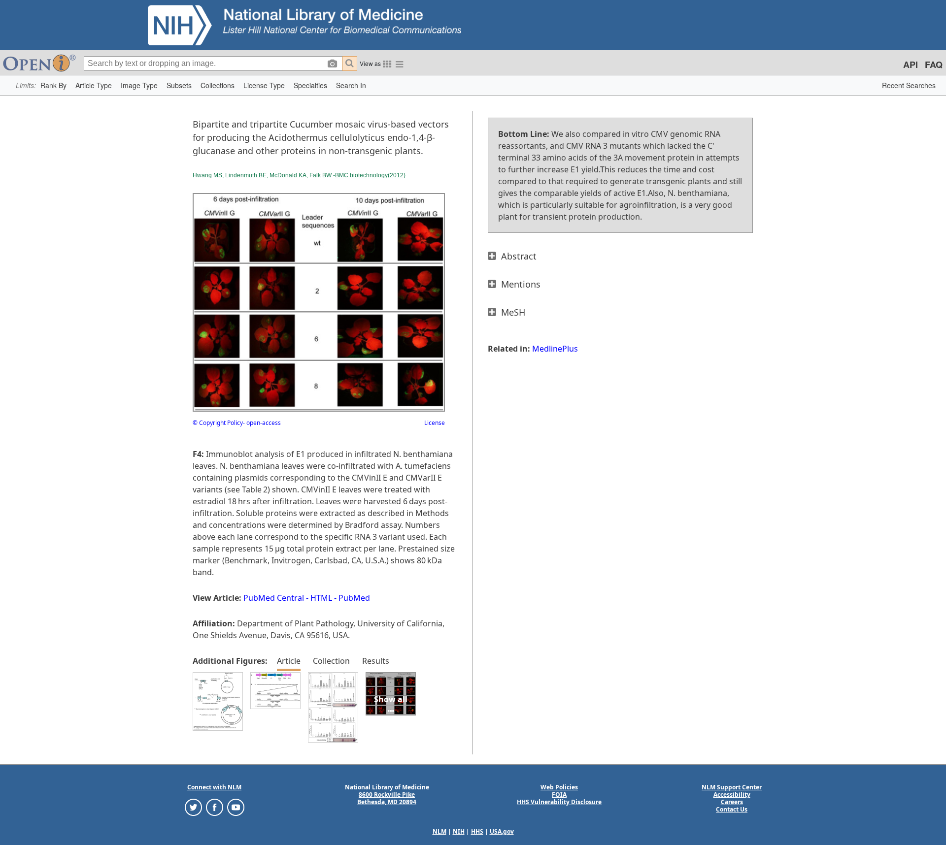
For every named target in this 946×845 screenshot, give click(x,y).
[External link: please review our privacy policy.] (193, 807)
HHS (477, 831)
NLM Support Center (732, 787)
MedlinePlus (555, 348)
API (910, 64)
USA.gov (502, 831)
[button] (53, 85)
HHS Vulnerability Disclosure (559, 802)
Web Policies (559, 787)
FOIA (559, 794)
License (434, 423)
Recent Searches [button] (909, 85)
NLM (439, 831)
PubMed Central (273, 597)
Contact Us (731, 809)
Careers (732, 802)
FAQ (934, 64)
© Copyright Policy (218, 423)
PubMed (354, 597)
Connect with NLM (214, 787)
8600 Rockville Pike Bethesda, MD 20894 (386, 798)
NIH (459, 831)
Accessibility (731, 794)
